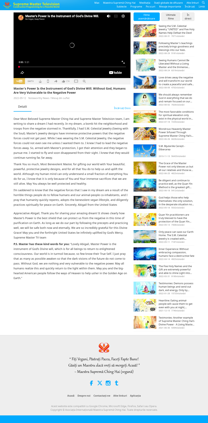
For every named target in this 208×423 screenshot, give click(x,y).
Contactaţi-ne (101, 395)
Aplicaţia (135, 395)
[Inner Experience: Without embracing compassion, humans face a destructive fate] (145, 253)
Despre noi (84, 395)
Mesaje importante (170, 6)
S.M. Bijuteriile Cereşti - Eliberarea (172, 147)
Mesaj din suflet (60, 98)
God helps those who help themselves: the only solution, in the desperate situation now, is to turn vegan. (176, 201)
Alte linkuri (193, 2)
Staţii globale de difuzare (168, 2)
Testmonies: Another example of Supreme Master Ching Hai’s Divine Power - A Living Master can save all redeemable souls (176, 321)
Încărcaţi (190, 6)
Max (96, 2)
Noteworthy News (38, 98)
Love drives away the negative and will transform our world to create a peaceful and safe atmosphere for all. (176, 81)
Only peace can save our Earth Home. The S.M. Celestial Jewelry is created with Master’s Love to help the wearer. (176, 235)
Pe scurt (150, 6)
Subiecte (122, 6)
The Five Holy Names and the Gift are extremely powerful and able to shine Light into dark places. (175, 269)
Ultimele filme (171, 16)
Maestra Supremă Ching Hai (119, 2)
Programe (136, 6)
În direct (188, 16)
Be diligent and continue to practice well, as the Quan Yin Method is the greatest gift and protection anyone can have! (175, 184)
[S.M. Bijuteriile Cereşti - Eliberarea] (145, 150)
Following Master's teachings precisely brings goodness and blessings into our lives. (176, 46)
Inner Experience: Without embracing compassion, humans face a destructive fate (176, 252)
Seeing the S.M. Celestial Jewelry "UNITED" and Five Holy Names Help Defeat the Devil (176, 29)
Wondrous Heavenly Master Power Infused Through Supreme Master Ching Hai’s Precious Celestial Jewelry (175, 132)
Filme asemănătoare (146, 16)
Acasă (70, 395)
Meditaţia (144, 2)
